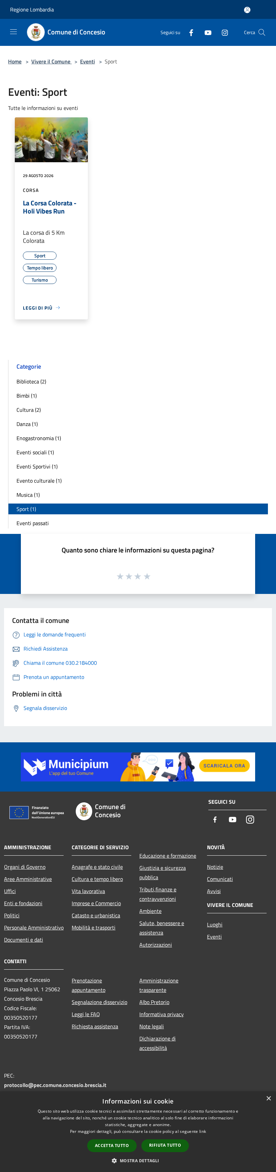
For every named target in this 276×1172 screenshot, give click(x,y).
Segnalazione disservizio (99, 1002)
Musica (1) (28, 495)
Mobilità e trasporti (93, 927)
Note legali (151, 1026)
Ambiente (150, 911)
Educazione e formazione (167, 856)
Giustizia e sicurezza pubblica (162, 872)
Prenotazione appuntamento (88, 985)
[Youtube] (205, 32)
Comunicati (220, 879)
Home (15, 61)
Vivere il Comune (51, 61)
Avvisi (214, 891)
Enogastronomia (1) (38, 438)
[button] (138, 1160)
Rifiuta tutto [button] (165, 1145)
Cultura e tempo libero (97, 879)
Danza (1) (27, 424)
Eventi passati (32, 523)
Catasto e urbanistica (96, 915)
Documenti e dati (23, 940)
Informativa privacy (161, 1014)
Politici (12, 915)
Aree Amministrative (28, 879)
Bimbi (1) (26, 396)
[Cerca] (262, 32)
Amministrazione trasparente (158, 985)
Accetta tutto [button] (112, 1145)
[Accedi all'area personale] (247, 10)
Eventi (87, 61)
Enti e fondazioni (23, 903)
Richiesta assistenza (95, 1026)
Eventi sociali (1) (35, 452)
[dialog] (138, 1131)
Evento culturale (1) (39, 481)
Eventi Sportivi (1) (37, 466)
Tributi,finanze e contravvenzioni (157, 894)
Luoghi (214, 924)
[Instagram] (222, 32)
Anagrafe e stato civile (97, 867)
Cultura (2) (28, 410)
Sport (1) (26, 509)
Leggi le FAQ (86, 1014)
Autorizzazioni (155, 945)
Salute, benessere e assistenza (161, 928)
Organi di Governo (24, 867)
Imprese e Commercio (96, 903)
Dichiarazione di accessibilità (157, 1043)
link (202, 1131)
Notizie (215, 867)
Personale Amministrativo (34, 927)
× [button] (268, 1098)
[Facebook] (188, 32)
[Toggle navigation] (13, 32)
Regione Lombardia (32, 9)
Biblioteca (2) (31, 381)
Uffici (10, 891)
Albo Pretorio (154, 1002)
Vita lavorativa (88, 891)
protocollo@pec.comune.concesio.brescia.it (55, 1085)
